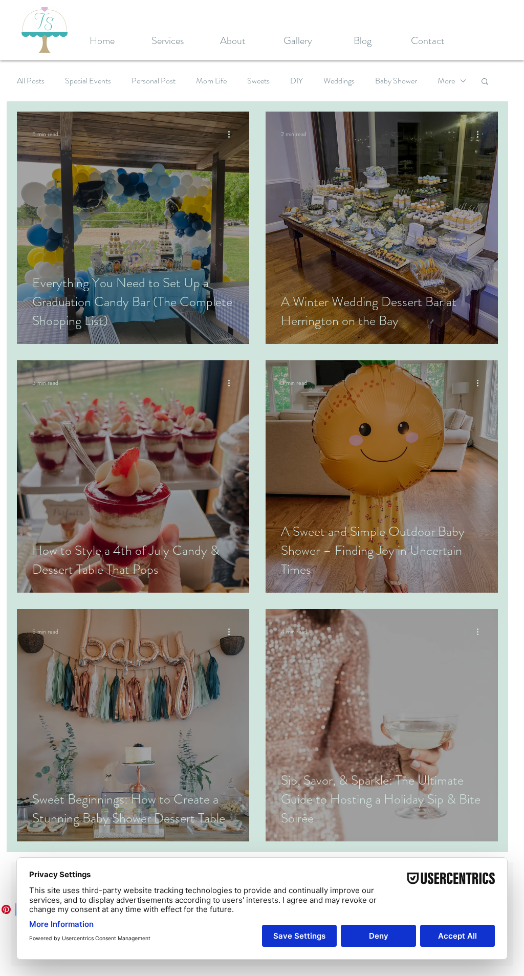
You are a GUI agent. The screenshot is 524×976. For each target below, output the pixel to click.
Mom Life (211, 80)
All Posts (31, 80)
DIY (296, 80)
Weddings (339, 80)
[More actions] (232, 134)
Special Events (88, 80)
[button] (485, 82)
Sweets (258, 80)
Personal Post (154, 80)
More (446, 80)
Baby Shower (396, 80)
